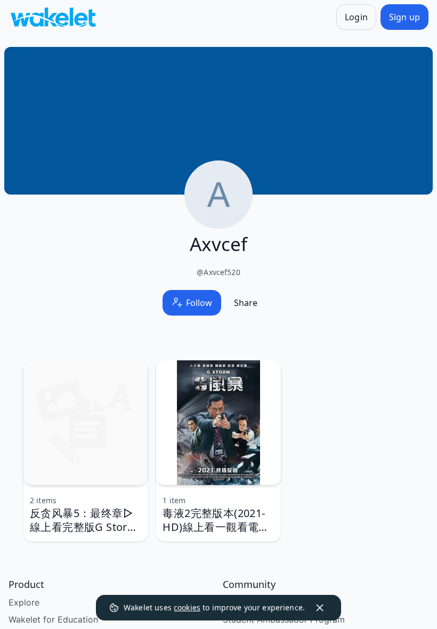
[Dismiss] (319, 607)
